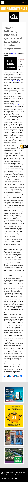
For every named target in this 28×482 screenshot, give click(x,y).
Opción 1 (24, 148)
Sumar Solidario (16, 80)
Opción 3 (24, 149)
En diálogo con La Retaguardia (12, 104)
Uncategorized (14, 53)
